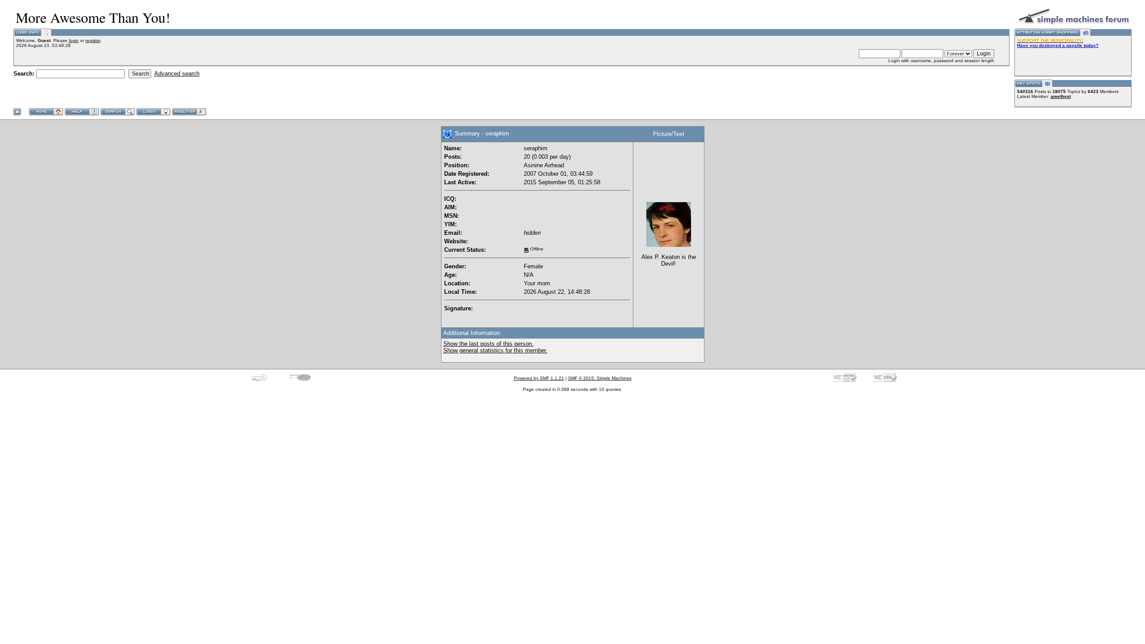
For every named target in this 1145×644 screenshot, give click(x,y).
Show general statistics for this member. (495, 350)
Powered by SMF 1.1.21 (539, 378)
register (92, 40)
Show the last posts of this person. (488, 343)
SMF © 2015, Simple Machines (600, 378)
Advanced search (176, 73)
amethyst (1061, 96)
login (74, 40)
